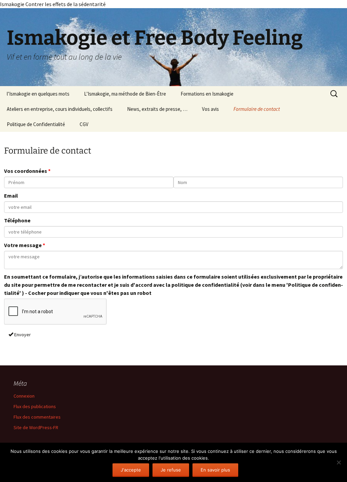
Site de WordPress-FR (36, 427)
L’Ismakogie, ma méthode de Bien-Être (125, 94)
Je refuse (171, 470)
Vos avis (210, 109)
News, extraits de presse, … (157, 109)
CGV (84, 124)
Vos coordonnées (25, 170)
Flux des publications (35, 406)
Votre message (23, 245)
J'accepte (131, 470)
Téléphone (17, 220)
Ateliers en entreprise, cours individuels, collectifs (60, 109)
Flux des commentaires (37, 417)
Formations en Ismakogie (207, 94)
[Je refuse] (338, 462)
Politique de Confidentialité (36, 124)
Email (11, 195)
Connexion (24, 396)
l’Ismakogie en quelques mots (38, 94)
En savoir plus (215, 470)
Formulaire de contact (256, 109)
